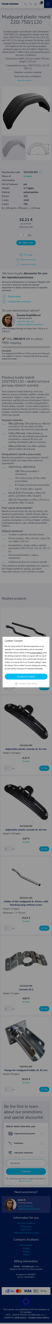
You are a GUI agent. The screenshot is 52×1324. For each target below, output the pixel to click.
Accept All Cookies (26, 676)
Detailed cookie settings (28, 684)
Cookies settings (36, 653)
